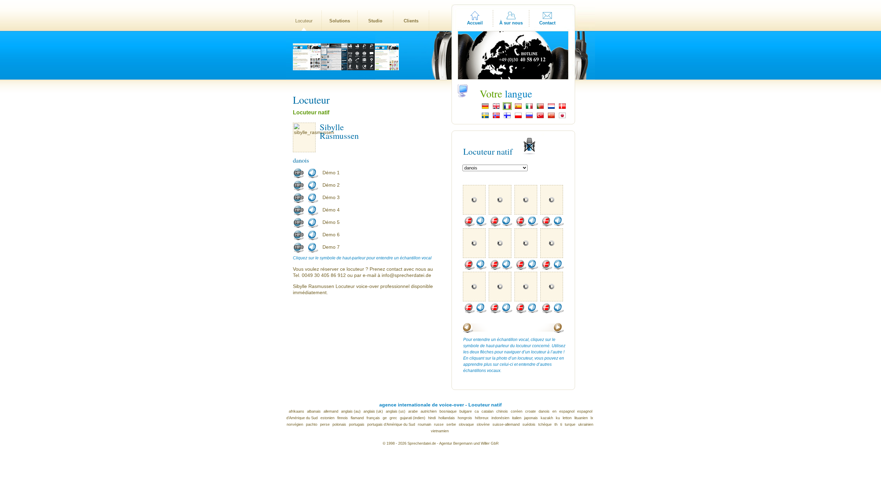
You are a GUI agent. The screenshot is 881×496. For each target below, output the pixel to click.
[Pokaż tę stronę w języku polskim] (518, 117)
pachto (311, 424)
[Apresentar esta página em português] (540, 108)
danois (544, 411)
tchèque (545, 424)
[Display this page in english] (496, 108)
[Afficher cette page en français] (507, 108)
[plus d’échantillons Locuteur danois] (469, 225)
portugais (356, 424)
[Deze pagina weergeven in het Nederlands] (551, 108)
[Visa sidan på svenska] (485, 117)
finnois (342, 418)
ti (561, 424)
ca (477, 411)
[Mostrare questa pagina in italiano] (529, 108)
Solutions (339, 20)
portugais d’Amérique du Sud (391, 424)
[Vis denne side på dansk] (562, 108)
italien (516, 418)
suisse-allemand (506, 424)
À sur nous (511, 22)
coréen (516, 411)
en (554, 411)
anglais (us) (395, 411)
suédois (528, 424)
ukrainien (585, 424)
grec (393, 418)
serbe (451, 424)
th (556, 424)
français (373, 418)
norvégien (295, 424)
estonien (327, 418)
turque (570, 424)
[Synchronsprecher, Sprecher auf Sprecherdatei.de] (485, 108)
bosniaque (448, 411)
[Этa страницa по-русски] (529, 117)
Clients (411, 20)
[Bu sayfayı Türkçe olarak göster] (540, 117)
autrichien (429, 411)
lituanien (581, 418)
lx (592, 418)
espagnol (566, 411)
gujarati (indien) (412, 418)
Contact (547, 22)
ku (558, 418)
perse (325, 424)
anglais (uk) (373, 411)
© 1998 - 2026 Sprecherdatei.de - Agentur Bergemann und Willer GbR (441, 443)
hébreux (482, 418)
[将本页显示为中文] (551, 117)
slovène (483, 424)
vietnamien (440, 431)
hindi (432, 418)
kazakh (547, 418)
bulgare (465, 411)
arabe (413, 411)
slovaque (466, 424)
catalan (487, 411)
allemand (330, 411)
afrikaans (296, 411)
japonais (531, 418)
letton (567, 418)
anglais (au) (351, 411)
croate (530, 411)
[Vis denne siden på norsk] (496, 117)
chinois (502, 411)
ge (385, 418)
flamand (357, 418)
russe (439, 424)
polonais (339, 424)
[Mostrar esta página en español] (518, 108)
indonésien (500, 418)
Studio (375, 20)
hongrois (465, 418)
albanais (314, 411)
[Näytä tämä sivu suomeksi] (507, 117)
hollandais (446, 418)
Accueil (475, 22)
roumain (424, 424)
